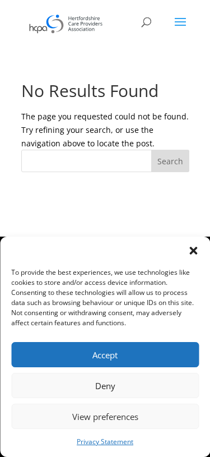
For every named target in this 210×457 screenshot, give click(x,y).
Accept (105, 355)
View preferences (105, 416)
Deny (105, 385)
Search (170, 161)
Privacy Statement (105, 441)
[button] (193, 250)
